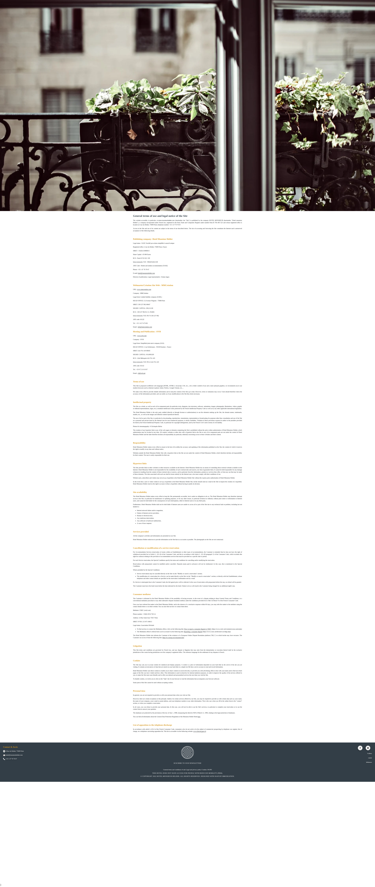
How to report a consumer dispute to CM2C (197, 629)
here (199, 716)
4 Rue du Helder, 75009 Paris (14, 751)
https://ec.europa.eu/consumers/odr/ (173, 637)
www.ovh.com (141, 336)
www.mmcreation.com (144, 289)
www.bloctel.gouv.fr (199, 731)
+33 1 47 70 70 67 (11, 759)
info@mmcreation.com (145, 327)
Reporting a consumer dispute (193, 631)
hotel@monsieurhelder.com (146, 273)
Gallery (369, 753)
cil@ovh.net (141, 373)
